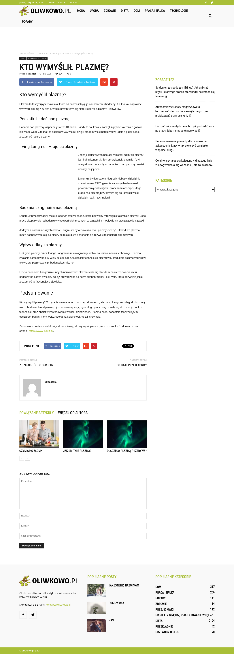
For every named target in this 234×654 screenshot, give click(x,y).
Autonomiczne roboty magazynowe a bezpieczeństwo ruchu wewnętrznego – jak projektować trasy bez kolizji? (181, 111)
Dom (137, 10)
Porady (27, 21)
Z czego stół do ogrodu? (36, 365)
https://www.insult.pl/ (41, 330)
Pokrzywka (116, 603)
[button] (210, 16)
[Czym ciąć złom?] (39, 434)
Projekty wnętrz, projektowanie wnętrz (184, 615)
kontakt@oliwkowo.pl (58, 604)
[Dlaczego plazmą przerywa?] (127, 434)
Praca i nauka (155, 10)
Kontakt (74, 2)
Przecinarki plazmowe (37, 58)
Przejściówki (164, 609)
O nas (52, 2)
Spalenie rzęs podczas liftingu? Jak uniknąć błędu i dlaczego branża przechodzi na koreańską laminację (185, 92)
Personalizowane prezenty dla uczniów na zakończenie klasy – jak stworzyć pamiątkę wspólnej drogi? (181, 145)
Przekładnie (164, 626)
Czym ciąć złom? (30, 451)
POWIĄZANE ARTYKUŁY (36, 413)
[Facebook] (206, 2)
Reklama (62, 2)
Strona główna (26, 53)
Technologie (179, 10)
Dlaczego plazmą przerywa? (127, 451)
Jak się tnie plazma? (77, 451)
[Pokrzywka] (96, 608)
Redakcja (31, 73)
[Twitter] (212, 2)
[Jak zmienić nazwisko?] (96, 590)
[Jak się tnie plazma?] (83, 434)
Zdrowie (110, 10)
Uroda (94, 10)
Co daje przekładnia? (132, 365)
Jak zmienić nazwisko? (124, 585)
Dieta (125, 10)
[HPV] (96, 625)
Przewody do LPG (167, 632)
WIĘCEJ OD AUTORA (73, 413)
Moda (81, 10)
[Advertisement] (117, 39)
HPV (111, 620)
